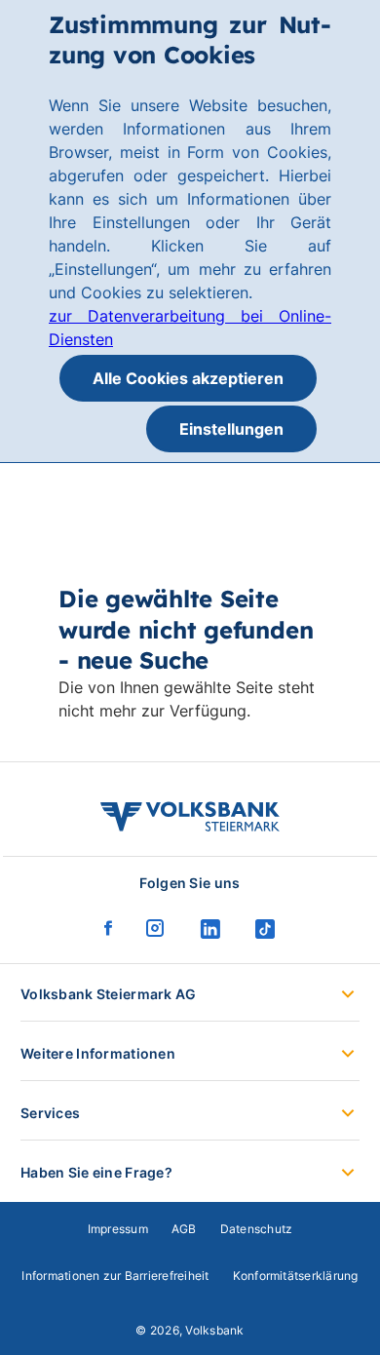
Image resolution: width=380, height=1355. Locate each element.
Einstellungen (231, 429)
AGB (184, 1228)
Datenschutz (256, 1228)
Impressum (118, 1228)
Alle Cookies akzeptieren (188, 378)
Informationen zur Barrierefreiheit (115, 1275)
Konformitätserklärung (296, 1275)
